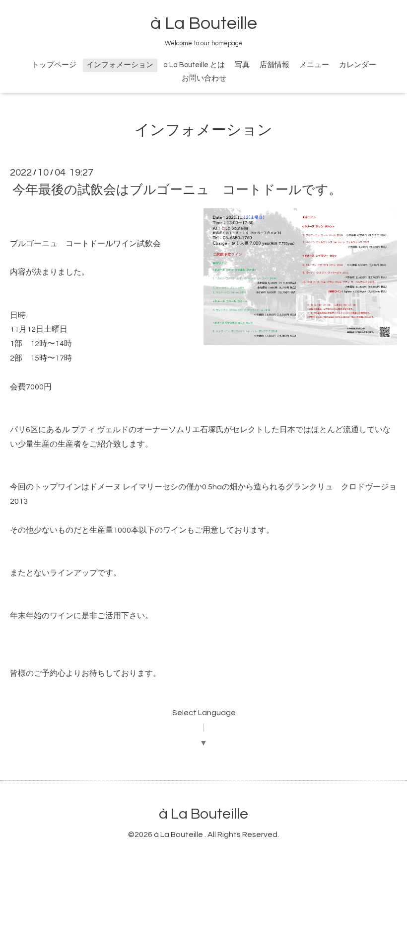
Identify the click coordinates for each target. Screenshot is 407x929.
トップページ (54, 65)
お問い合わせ (204, 78)
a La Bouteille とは (194, 65)
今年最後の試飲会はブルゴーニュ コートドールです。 (176, 190)
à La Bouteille (203, 23)
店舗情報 (274, 65)
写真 (242, 65)
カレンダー (357, 65)
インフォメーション (119, 65)
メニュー (314, 65)
